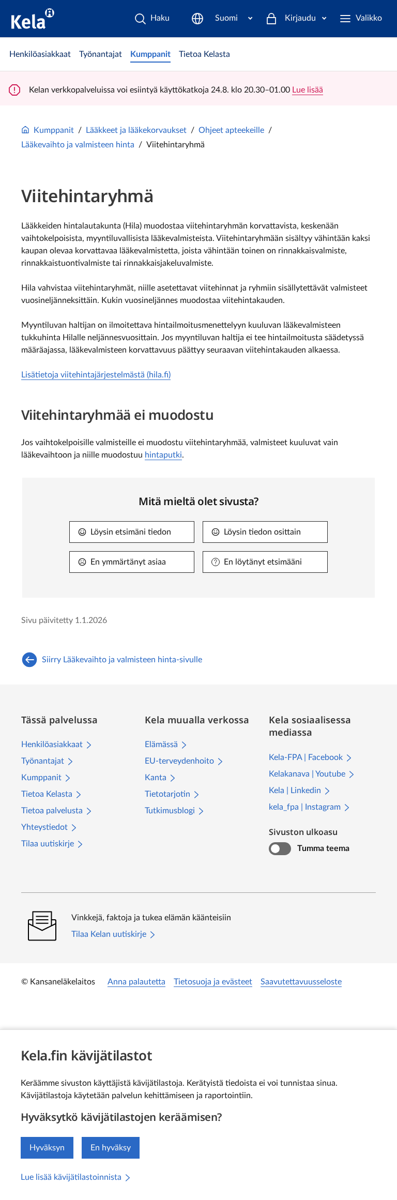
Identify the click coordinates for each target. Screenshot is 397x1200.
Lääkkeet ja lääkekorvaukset (136, 130)
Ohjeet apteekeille (231, 130)
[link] (40, 54)
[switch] (280, 849)
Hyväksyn (47, 1148)
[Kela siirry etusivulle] (32, 18)
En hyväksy (110, 1148)
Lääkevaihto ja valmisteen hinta (77, 145)
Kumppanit (54, 130)
